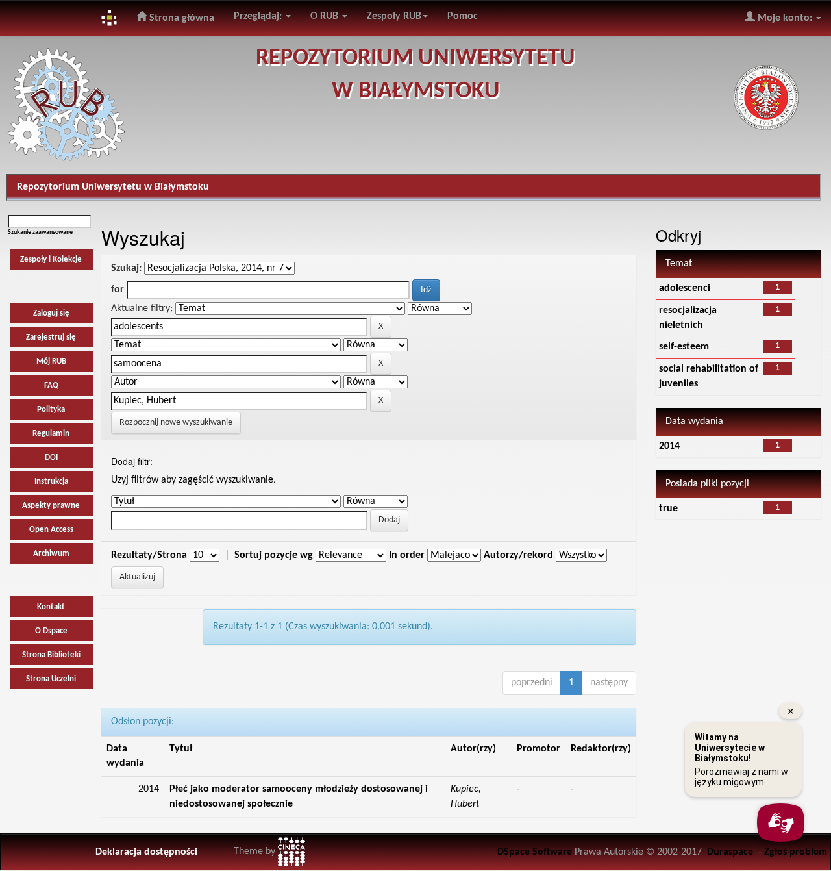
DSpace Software (534, 852)
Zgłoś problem (795, 852)
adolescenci (684, 288)
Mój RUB (51, 361)
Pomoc (462, 16)
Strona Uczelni (51, 679)
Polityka (51, 409)
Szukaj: (126, 268)
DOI (51, 457)
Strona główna (180, 18)
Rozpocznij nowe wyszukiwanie (175, 422)
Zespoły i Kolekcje (51, 259)
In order (407, 555)
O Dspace (51, 631)
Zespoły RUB (394, 16)
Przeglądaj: (259, 16)
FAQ (51, 385)
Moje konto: (785, 18)
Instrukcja (51, 481)
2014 (669, 446)
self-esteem (684, 347)
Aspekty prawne (51, 505)
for (117, 289)
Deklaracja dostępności (146, 852)
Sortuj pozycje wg (273, 555)
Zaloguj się (51, 313)
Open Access (51, 529)
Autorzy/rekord (518, 555)
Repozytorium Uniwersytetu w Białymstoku (113, 187)
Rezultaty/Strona (149, 555)
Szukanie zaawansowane (40, 232)
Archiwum (51, 553)
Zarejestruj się (51, 337)
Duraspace (730, 852)
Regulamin (50, 433)
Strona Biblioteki (51, 655)
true (668, 508)
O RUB (325, 16)
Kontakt (51, 607)
